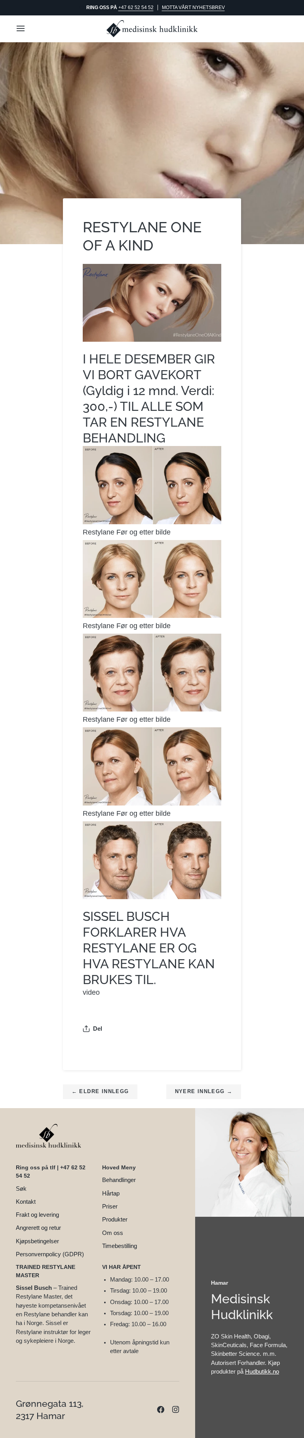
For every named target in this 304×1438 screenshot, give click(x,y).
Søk (21, 1189)
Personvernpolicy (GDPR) (50, 1254)
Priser (110, 1206)
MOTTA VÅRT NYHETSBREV (193, 7)
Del (97, 1029)
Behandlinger (119, 1180)
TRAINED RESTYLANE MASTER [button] (45, 1271)
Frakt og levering (37, 1215)
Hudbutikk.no (262, 1371)
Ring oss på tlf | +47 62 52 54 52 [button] (51, 1171)
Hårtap (111, 1193)
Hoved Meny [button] (119, 1167)
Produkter (114, 1219)
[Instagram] (175, 1409)
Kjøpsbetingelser (37, 1241)
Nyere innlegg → (204, 1091)
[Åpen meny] (28, 28)
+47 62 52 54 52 (136, 7)
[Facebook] (160, 1409)
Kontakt (26, 1202)
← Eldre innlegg (100, 1091)
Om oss (112, 1233)
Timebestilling (119, 1246)
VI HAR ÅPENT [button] (121, 1267)
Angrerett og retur (38, 1228)
